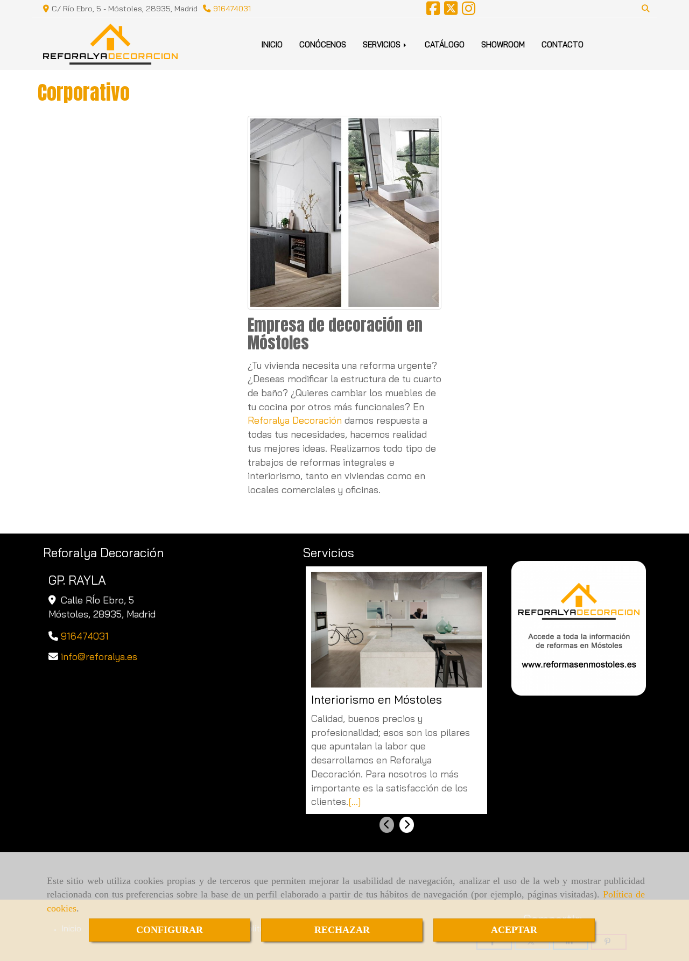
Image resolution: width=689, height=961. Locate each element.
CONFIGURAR (169, 929)
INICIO (272, 44)
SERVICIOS (383, 44)
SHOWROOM (503, 44)
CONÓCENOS (322, 44)
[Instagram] (468, 11)
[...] (354, 801)
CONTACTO (562, 44)
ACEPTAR (514, 929)
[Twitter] (451, 11)
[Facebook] (433, 11)
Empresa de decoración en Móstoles (335, 334)
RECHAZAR (342, 929)
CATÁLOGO (445, 44)
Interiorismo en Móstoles (376, 699)
